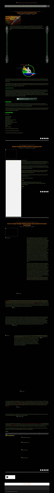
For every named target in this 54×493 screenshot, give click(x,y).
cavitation (46, 423)
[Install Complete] (27, 439)
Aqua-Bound (18, 11)
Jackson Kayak (28, 222)
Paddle (32, 11)
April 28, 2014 (22, 226)
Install (24, 222)
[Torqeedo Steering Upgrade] (27, 444)
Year (39, 11)
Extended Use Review (23, 11)
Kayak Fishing (28, 11)
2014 (14, 11)
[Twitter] (45, 6)
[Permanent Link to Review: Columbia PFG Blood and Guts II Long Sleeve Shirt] (10, 158)
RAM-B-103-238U (22, 401)
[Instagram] (44, 6)
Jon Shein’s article (31, 414)
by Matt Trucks (28, 14)
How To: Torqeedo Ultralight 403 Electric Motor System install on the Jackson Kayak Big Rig (27, 224)
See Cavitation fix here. (30, 429)
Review (37, 11)
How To (22, 222)
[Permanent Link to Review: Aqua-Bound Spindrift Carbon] (13, 24)
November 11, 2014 (22, 14)
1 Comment (33, 14)
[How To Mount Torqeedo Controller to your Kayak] (27, 452)
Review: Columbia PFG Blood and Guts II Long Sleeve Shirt (27, 146)
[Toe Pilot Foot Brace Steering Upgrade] (27, 460)
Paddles (34, 11)
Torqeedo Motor (33, 222)
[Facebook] (42, 6)
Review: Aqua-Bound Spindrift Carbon (27, 13)
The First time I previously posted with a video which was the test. (29, 423)
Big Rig (19, 222)
